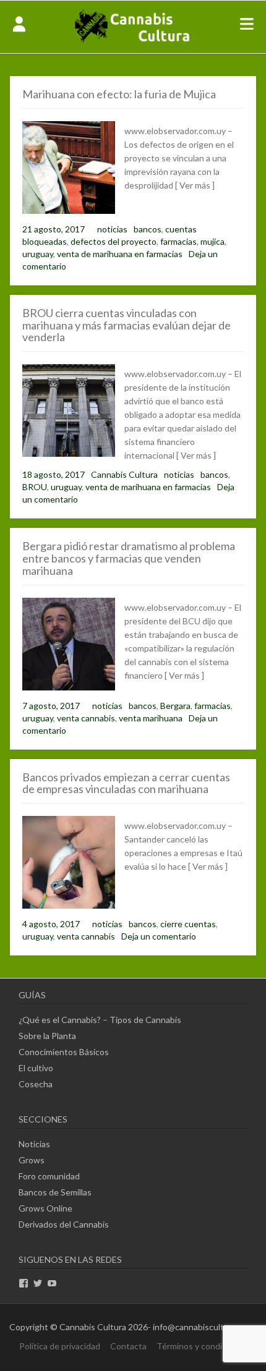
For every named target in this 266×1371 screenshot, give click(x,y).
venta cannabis (86, 718)
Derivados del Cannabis (64, 1224)
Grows (32, 1160)
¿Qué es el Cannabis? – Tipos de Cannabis (100, 1019)
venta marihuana (150, 718)
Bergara (175, 705)
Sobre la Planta (47, 1035)
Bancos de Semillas (55, 1192)
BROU (34, 487)
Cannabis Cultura (124, 474)
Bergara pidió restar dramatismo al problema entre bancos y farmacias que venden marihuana (128, 558)
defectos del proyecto (114, 241)
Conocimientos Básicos (64, 1051)
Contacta (128, 1346)
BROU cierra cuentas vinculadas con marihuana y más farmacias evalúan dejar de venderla (126, 325)
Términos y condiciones (202, 1346)
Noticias (34, 1144)
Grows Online (45, 1208)
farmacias (178, 241)
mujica (212, 241)
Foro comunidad (49, 1176)
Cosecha (36, 1084)
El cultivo (36, 1068)
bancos (147, 229)
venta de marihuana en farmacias (119, 253)
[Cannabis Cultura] (133, 41)
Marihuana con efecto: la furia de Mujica (119, 94)
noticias (112, 229)
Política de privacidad (59, 1346)
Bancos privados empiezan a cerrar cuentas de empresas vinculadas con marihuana (126, 783)
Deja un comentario (158, 936)
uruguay (37, 253)
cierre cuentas (188, 924)
